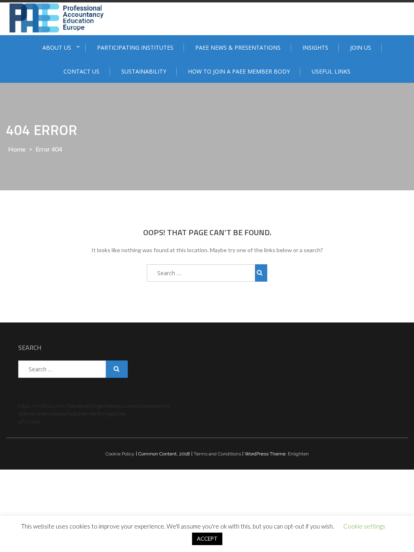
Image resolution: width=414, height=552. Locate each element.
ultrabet (146, 406)
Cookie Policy (120, 454)
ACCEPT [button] (207, 538)
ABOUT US (56, 47)
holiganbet (100, 406)
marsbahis (39, 414)
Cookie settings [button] (364, 526)
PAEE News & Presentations (238, 47)
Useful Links (331, 71)
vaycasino (125, 406)
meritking (98, 414)
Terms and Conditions (217, 454)
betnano (77, 406)
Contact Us (81, 71)
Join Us (360, 47)
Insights (315, 47)
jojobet (79, 414)
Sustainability (143, 71)
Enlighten (298, 454)
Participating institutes (135, 47)
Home (16, 149)
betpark (61, 414)
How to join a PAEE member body (239, 71)
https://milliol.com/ (43, 406)
